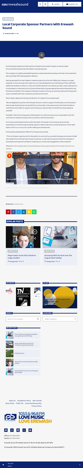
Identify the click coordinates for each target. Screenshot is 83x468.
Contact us (72, 4)
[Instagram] (12, 430)
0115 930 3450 (15, 438)
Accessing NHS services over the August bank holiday (58, 256)
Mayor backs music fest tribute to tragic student (22, 256)
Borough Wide (8, 19)
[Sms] (30, 430)
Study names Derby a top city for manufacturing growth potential (24, 344)
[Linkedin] (18, 430)
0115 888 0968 (14, 435)
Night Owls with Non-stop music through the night (57, 300)
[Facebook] (6, 430)
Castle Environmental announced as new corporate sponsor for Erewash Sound (30, 188)
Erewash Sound (9, 188)
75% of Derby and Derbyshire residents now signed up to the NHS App (26, 335)
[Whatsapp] (24, 430)
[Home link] (15, 4)
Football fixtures (19, 353)
